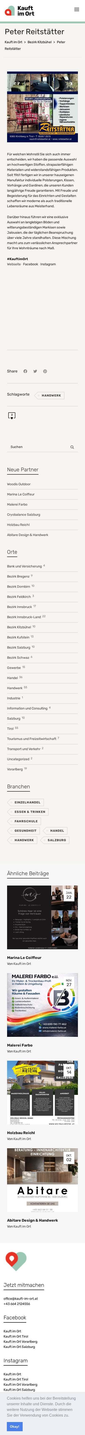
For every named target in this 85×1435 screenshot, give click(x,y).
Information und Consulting (29, 708)
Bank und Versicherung (26, 566)
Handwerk (51, 395)
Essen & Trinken (30, 812)
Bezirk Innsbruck (21, 606)
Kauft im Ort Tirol (16, 1336)
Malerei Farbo (17, 504)
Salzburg (16, 718)
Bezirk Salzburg (21, 647)
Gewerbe (16, 667)
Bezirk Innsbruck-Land (26, 617)
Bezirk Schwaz (19, 657)
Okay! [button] (14, 1426)
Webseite (14, 264)
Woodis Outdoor (18, 484)
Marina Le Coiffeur (20, 494)
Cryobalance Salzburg (23, 515)
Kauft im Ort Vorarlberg (20, 1342)
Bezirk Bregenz (20, 576)
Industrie (15, 698)
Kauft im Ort (22, 964)
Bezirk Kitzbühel (21, 627)
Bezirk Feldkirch (20, 596)
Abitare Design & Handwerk (27, 535)
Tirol (12, 728)
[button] (70, 1415)
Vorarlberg (17, 769)
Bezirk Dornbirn (20, 586)
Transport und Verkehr (25, 749)
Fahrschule (26, 821)
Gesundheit (26, 830)
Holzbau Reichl (18, 525)
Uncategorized (19, 759)
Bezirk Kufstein (20, 637)
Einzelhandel (28, 802)
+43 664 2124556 (17, 1304)
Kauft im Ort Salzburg (19, 1347)
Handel (14, 677)
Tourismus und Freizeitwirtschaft (33, 738)
